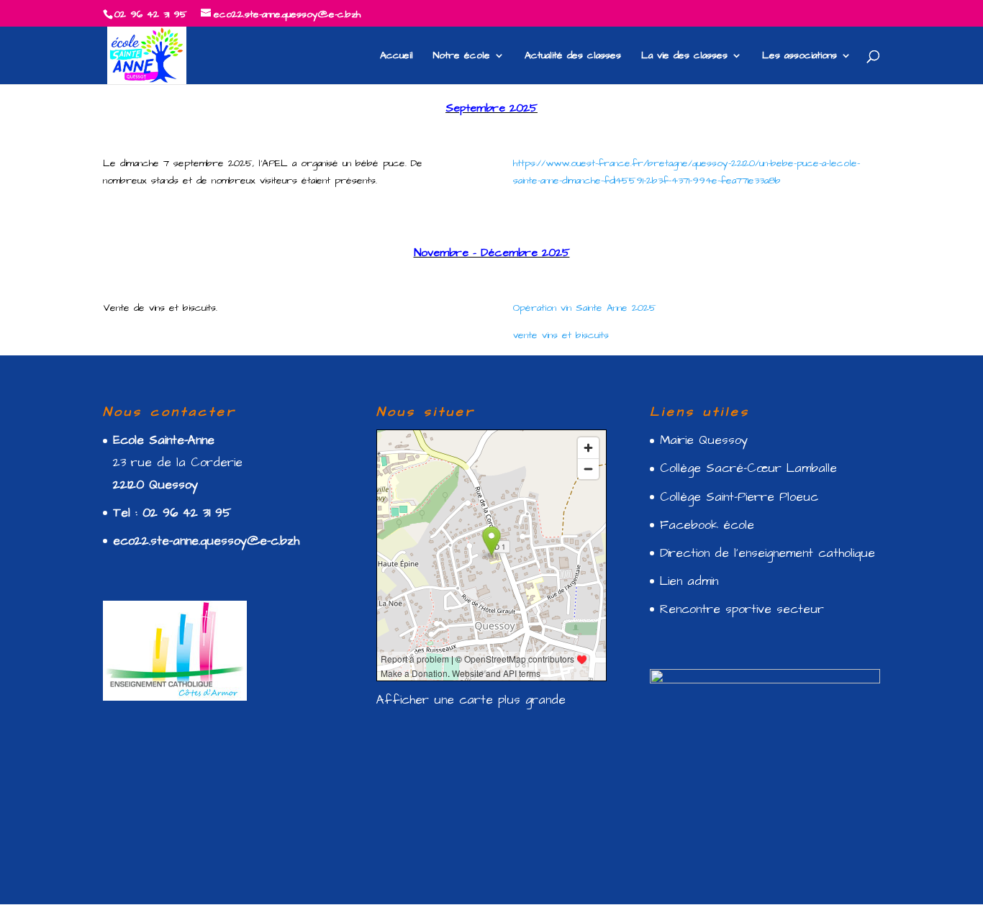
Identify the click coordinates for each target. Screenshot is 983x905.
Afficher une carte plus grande (471, 700)
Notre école (461, 56)
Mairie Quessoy (704, 440)
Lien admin (689, 581)
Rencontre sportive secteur (742, 609)
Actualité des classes (573, 56)
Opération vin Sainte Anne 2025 (584, 308)
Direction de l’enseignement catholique (767, 553)
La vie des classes (684, 56)
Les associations (799, 56)
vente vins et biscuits (561, 335)
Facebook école (707, 525)
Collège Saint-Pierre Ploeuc (739, 497)
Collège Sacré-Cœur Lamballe (748, 468)
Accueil (396, 56)
